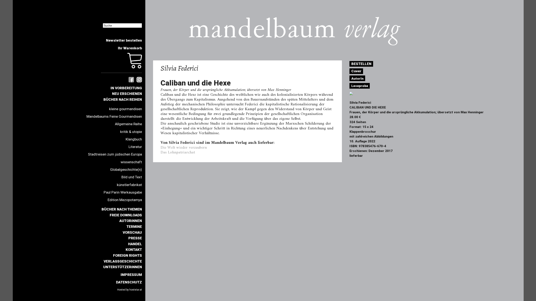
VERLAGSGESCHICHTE (123, 261)
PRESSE (135, 238)
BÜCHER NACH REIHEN (122, 99)
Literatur (135, 147)
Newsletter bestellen (124, 40)
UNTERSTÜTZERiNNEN (122, 267)
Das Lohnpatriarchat (178, 152)
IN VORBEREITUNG (126, 88)
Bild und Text (131, 177)
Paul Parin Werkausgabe (123, 192)
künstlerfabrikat (129, 185)
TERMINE (134, 226)
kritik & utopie (131, 132)
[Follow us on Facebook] (131, 79)
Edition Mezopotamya (125, 200)
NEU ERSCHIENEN (127, 94)
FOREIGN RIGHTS (127, 255)
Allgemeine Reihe (128, 124)
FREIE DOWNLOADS (126, 215)
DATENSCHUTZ (129, 282)
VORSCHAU (132, 232)
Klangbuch (134, 139)
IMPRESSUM (131, 275)
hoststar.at (135, 289)
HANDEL (135, 244)
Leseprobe (359, 86)
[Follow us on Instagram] (139, 79)
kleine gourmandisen (125, 109)
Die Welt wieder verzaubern (184, 147)
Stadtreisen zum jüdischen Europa (115, 154)
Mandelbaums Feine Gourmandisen (114, 116)
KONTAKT (134, 249)
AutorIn (357, 78)
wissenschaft (131, 162)
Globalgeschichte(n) (126, 169)
